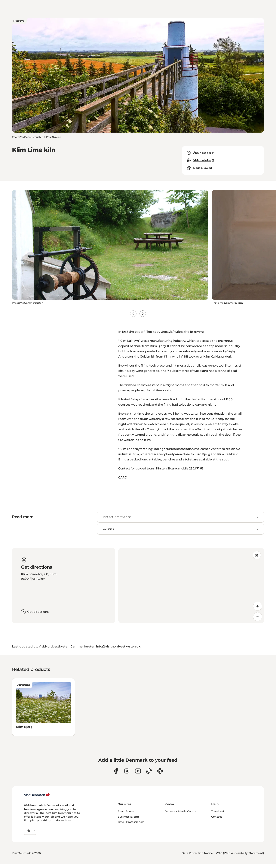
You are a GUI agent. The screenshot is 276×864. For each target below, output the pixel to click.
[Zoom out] (257, 616)
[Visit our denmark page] (115, 771)
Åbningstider (202, 153)
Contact (216, 816)
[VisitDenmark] (37, 795)
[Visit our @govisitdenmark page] (149, 771)
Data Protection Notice (197, 853)
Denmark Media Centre (180, 811)
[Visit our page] (127, 771)
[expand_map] (257, 555)
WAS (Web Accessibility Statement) (240, 853)
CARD (122, 477)
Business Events (129, 816)
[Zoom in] (257, 606)
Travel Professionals (131, 822)
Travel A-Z (217, 811)
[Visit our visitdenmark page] (138, 771)
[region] (191, 585)
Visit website (202, 160)
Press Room (126, 811)
